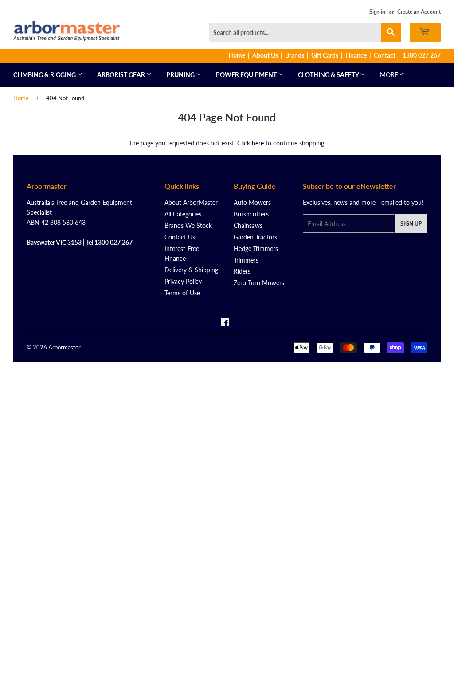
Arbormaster (64, 347)
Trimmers (246, 260)
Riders (242, 271)
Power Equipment (247, 74)
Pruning (181, 74)
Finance (356, 55)
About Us (265, 55)
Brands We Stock (188, 225)
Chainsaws (248, 225)
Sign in (377, 11)
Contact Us (179, 237)
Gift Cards (324, 55)
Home (236, 55)
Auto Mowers (252, 202)
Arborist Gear (121, 74)
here (258, 143)
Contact (384, 55)
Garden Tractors (255, 237)
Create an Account (419, 11)
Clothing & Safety (329, 74)
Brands (294, 55)
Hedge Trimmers (256, 248)
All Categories (182, 214)
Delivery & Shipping (191, 270)
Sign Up (411, 223)
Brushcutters (251, 214)
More (389, 74)
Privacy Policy (183, 281)
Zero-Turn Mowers (259, 282)
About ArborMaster (191, 202)
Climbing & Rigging (45, 74)
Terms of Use (182, 293)
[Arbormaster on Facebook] (225, 323)
